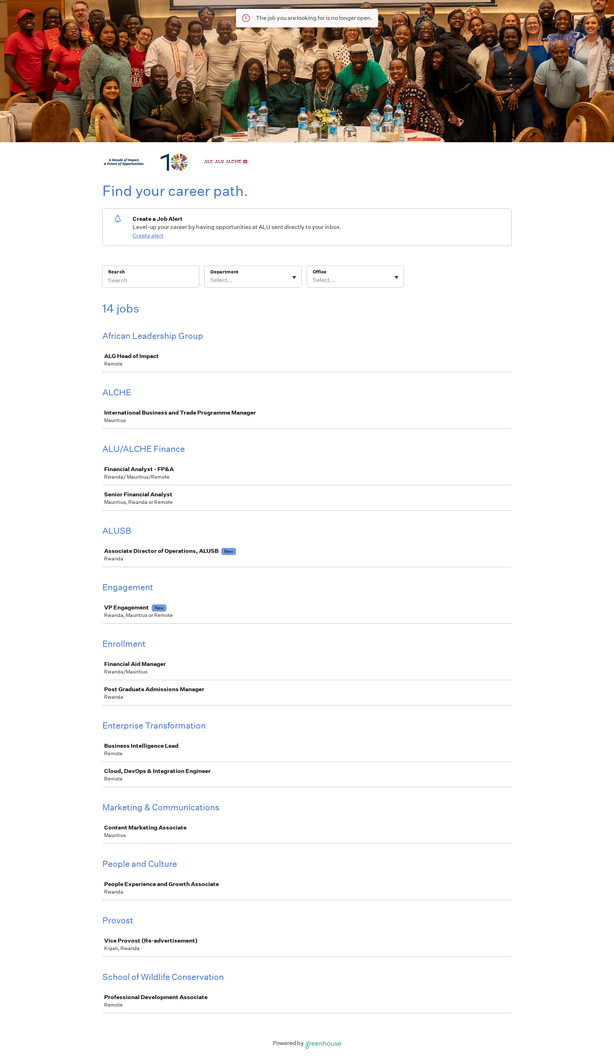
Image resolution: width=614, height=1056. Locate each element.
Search (116, 272)
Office (320, 272)
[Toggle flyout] (294, 277)
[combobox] (210, 280)
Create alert (148, 235)
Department (224, 272)
